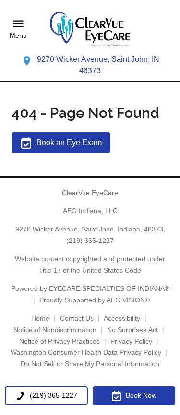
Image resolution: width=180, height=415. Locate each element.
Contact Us (77, 318)
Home (40, 318)
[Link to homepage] (90, 29)
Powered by (90, 288)
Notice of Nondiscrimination (54, 330)
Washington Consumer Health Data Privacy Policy (86, 352)
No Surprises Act (132, 330)
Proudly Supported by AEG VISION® (94, 300)
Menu (18, 36)
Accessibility (122, 318)
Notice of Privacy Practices (59, 341)
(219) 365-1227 (90, 240)
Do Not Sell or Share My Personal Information (90, 364)
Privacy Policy (131, 341)
